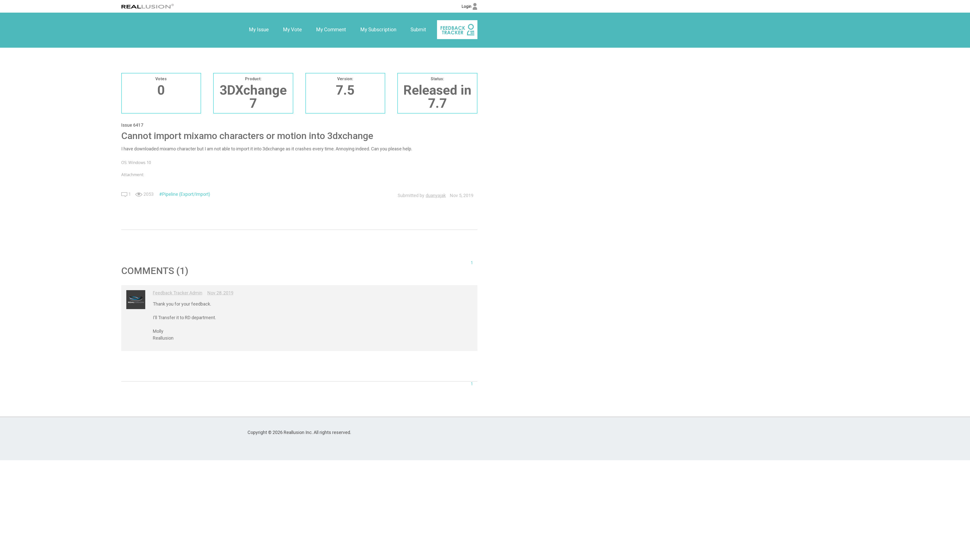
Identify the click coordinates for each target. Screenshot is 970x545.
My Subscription (378, 29)
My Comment (331, 29)
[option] (259, 29)
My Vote (292, 29)
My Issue (259, 29)
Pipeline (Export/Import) (186, 194)
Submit (418, 29)
